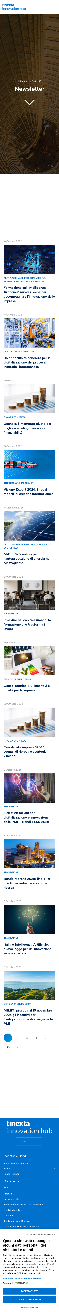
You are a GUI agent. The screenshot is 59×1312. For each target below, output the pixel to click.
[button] (55, 7)
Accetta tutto (29, 1291)
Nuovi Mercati (11, 1199)
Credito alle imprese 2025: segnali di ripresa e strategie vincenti (25, 751)
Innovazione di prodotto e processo (23, 1204)
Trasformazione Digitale (17, 1221)
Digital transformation (19, 351)
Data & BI (9, 1215)
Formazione (11, 613)
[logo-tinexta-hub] (14, 7)
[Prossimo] (17, 1047)
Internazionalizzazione (18, 483)
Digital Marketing (13, 1210)
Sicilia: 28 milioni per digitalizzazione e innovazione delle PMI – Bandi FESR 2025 (26, 817)
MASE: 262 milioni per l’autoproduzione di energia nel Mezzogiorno (27, 558)
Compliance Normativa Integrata (21, 1226)
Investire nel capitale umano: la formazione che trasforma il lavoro (27, 624)
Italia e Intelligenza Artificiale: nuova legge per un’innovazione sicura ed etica (27, 948)
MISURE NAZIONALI (36, 281)
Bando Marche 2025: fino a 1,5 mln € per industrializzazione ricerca (27, 883)
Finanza (8, 1193)
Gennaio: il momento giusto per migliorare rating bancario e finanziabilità (27, 428)
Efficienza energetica (17, 679)
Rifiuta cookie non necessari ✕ (40, 1234)
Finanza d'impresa (15, 417)
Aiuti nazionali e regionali (20, 278)
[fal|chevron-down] (29, 102)
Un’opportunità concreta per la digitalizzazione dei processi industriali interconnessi (27, 362)
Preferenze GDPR (29, 1307)
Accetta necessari (29, 1299)
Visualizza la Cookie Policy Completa (22, 1278)
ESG (6, 1188)
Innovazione (11, 806)
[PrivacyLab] (21, 1283)
